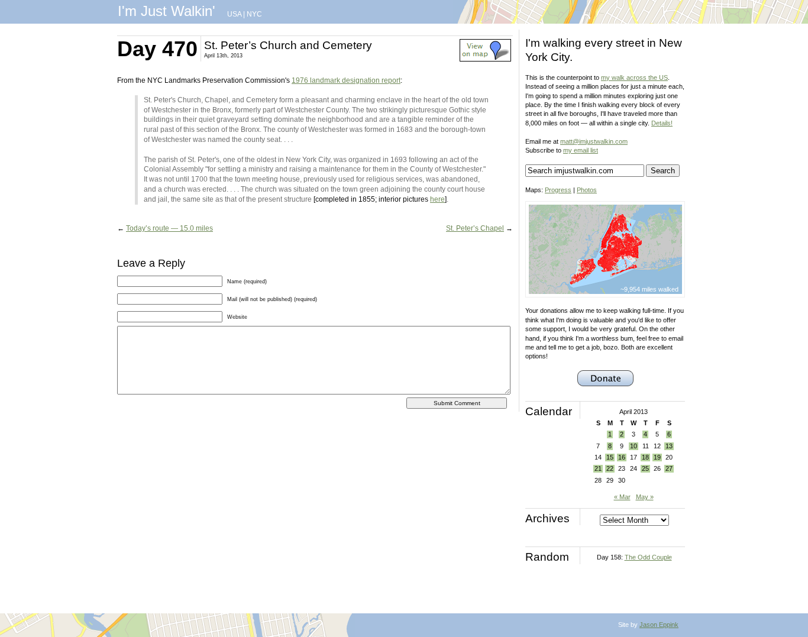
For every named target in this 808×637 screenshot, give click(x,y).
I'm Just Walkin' (166, 11)
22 (609, 468)
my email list (580, 150)
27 (669, 468)
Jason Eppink (658, 624)
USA (234, 14)
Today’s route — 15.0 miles (169, 228)
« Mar (622, 496)
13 (669, 446)
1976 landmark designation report (346, 80)
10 (633, 446)
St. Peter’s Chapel (475, 228)
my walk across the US (634, 77)
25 (645, 468)
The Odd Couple (648, 557)
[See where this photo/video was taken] (485, 59)
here (437, 199)
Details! (662, 123)
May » (645, 496)
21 (598, 468)
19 (657, 457)
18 (645, 457)
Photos (587, 189)
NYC (254, 14)
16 (621, 457)
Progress (558, 189)
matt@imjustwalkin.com (594, 141)
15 (609, 457)
